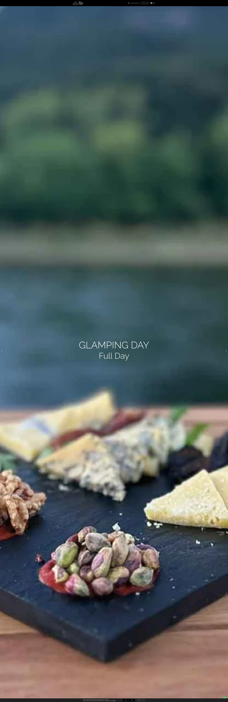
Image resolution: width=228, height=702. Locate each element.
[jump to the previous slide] (2, 351)
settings (113, 700)
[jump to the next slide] (226, 351)
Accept (125, 700)
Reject (132, 700)
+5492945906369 (135, 3)
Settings (138, 700)
